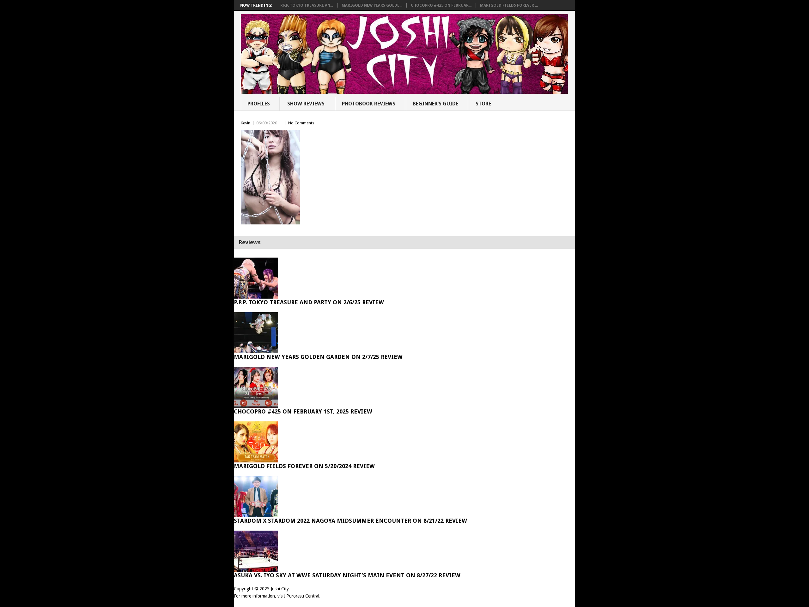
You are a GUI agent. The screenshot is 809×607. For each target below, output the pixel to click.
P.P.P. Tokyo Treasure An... (306, 5)
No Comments (301, 123)
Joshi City (280, 588)
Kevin (245, 123)
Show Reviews (306, 104)
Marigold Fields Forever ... (509, 5)
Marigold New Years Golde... (372, 5)
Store (483, 104)
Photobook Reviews (368, 104)
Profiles (258, 104)
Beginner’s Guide (435, 104)
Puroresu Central (302, 595)
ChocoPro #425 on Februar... (441, 5)
